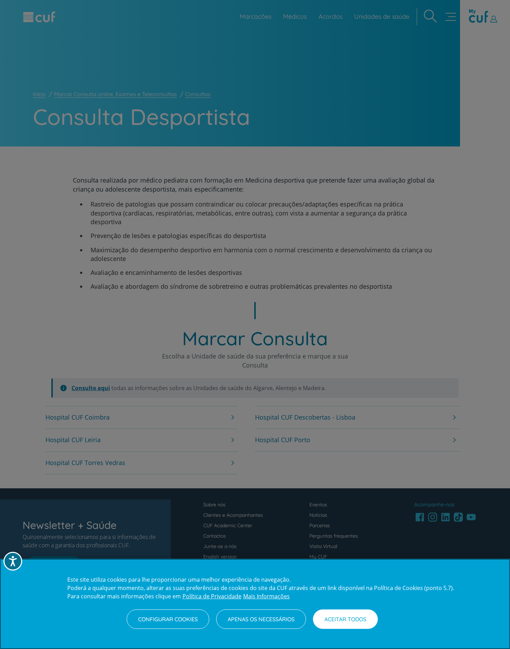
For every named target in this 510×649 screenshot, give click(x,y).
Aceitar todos (345, 619)
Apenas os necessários (261, 619)
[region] (255, 604)
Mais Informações (266, 596)
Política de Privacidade (211, 596)
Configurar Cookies (168, 619)
